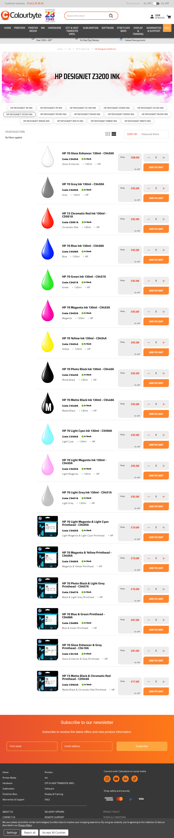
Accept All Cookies (54, 832)
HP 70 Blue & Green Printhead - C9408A (83, 616)
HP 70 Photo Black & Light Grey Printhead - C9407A (83, 585)
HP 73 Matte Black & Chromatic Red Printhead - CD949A (86, 677)
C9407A (73, 592)
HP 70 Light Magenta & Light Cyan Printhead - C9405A (85, 523)
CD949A (73, 685)
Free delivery (44, 38)
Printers (19, 27)
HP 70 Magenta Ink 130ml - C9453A (86, 307)
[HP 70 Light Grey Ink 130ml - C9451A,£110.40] (47, 495)
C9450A (73, 190)
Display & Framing (138, 30)
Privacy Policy (111, 812)
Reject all (30, 832)
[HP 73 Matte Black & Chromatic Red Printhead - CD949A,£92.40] (47, 680)
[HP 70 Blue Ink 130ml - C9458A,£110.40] (47, 249)
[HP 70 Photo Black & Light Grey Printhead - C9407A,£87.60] (47, 588)
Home (7, 27)
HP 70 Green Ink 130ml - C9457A (84, 276)
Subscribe (142, 746)
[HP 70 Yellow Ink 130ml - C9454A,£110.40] (47, 341)
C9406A (73, 561)
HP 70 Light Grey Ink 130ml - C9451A (87, 492)
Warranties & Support (153, 29)
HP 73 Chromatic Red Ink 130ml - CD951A (84, 215)
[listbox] (155, 134)
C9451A (73, 498)
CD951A (73, 222)
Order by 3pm (89, 38)
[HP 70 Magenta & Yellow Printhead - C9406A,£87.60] (47, 557)
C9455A (73, 469)
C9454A (73, 344)
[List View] (113, 134)
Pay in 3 (135, 38)
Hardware (54, 27)
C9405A (73, 530)
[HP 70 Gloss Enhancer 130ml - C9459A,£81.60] (47, 156)
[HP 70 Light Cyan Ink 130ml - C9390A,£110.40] (47, 434)
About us (8, 812)
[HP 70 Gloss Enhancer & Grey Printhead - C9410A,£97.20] (47, 649)
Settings (12, 832)
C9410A (73, 654)
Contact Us (9, 817)
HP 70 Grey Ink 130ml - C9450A (83, 184)
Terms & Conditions (114, 817)
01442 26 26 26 (35, 3)
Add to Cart (156, 167)
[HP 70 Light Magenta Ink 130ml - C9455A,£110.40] (47, 464)
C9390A (73, 436)
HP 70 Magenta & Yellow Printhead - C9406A (87, 554)
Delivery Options (54, 812)
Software (107, 27)
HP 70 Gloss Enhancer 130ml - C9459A (88, 153)
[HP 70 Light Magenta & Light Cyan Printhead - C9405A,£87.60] (47, 526)
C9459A (73, 159)
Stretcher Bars (123, 29)
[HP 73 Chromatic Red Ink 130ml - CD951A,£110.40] (47, 218)
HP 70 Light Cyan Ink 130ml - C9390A (87, 430)
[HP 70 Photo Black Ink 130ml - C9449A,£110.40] (47, 372)
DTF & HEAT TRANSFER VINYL (72, 30)
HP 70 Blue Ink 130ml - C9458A (83, 245)
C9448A (73, 406)
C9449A (73, 375)
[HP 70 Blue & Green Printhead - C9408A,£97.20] (47, 619)
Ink (43, 27)
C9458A (73, 251)
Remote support (54, 817)
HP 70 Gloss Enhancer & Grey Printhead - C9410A (82, 646)
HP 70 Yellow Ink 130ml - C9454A (84, 338)
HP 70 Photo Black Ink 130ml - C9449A (88, 369)
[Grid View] (107, 134)
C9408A (73, 623)
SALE (167, 27)
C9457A (73, 282)
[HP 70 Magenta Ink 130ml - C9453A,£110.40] (47, 310)
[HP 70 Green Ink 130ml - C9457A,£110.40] (47, 279)
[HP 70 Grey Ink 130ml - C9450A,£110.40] (47, 187)
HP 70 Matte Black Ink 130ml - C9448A (88, 399)
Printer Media (33, 29)
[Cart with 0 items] (168, 17)
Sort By (132, 134)
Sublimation (90, 27)
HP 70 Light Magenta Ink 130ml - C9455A (84, 462)
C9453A (73, 313)
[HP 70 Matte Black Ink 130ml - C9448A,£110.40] (47, 403)
